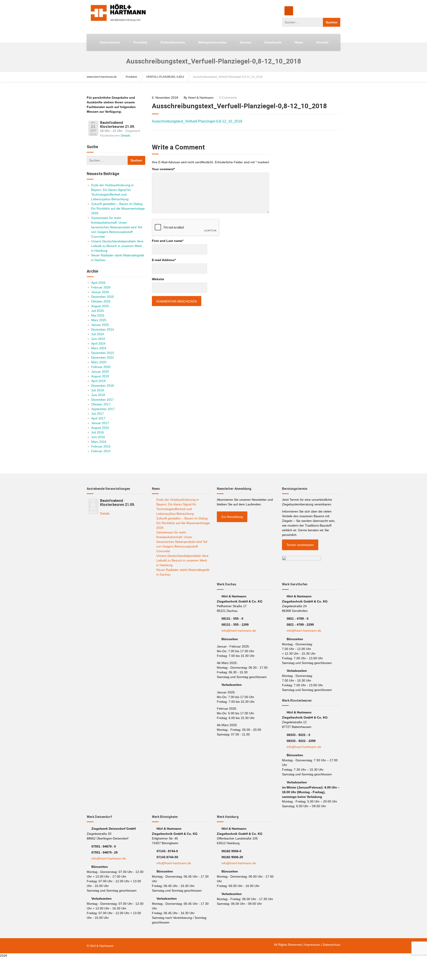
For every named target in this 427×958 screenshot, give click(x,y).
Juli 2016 (97, 432)
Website (158, 279)
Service (245, 42)
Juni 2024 (98, 339)
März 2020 (98, 362)
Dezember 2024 (102, 329)
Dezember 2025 (102, 296)
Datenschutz (331, 944)
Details (125, 135)
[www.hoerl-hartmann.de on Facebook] (288, 10)
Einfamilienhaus (173, 42)
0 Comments (228, 97)
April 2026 (98, 282)
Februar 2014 (101, 451)
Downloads (273, 42)
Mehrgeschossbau (212, 42)
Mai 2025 (97, 315)
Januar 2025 (100, 325)
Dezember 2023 (102, 353)
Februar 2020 (101, 367)
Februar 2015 (101, 446)
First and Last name (167, 241)
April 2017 (98, 418)
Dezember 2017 (102, 399)
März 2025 (98, 320)
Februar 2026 (101, 287)
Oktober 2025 (101, 301)
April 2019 (98, 381)
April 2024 (98, 343)
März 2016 (98, 441)
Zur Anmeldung (232, 517)
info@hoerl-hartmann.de (239, 630)
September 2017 (103, 409)
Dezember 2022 (102, 357)
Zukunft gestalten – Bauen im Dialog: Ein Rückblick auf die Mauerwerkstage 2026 (118, 208)
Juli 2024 (97, 334)
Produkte (140, 42)
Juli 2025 (97, 311)
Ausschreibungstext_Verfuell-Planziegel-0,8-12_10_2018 (197, 121)
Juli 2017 (97, 413)
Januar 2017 (100, 423)
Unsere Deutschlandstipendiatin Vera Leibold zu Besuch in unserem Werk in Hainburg (117, 245)
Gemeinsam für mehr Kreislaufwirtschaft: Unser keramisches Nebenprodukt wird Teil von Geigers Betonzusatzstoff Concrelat (116, 227)
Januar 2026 (100, 292)
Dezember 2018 (102, 385)
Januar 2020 (100, 371)
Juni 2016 (98, 437)
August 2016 (100, 427)
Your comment (163, 169)
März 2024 (98, 348)
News (299, 42)
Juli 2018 (97, 390)
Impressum (312, 944)
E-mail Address (164, 260)
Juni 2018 (98, 395)
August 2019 (100, 376)
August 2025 (100, 306)
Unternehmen (110, 42)
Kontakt (322, 42)
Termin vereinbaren (300, 545)
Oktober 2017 (101, 404)
